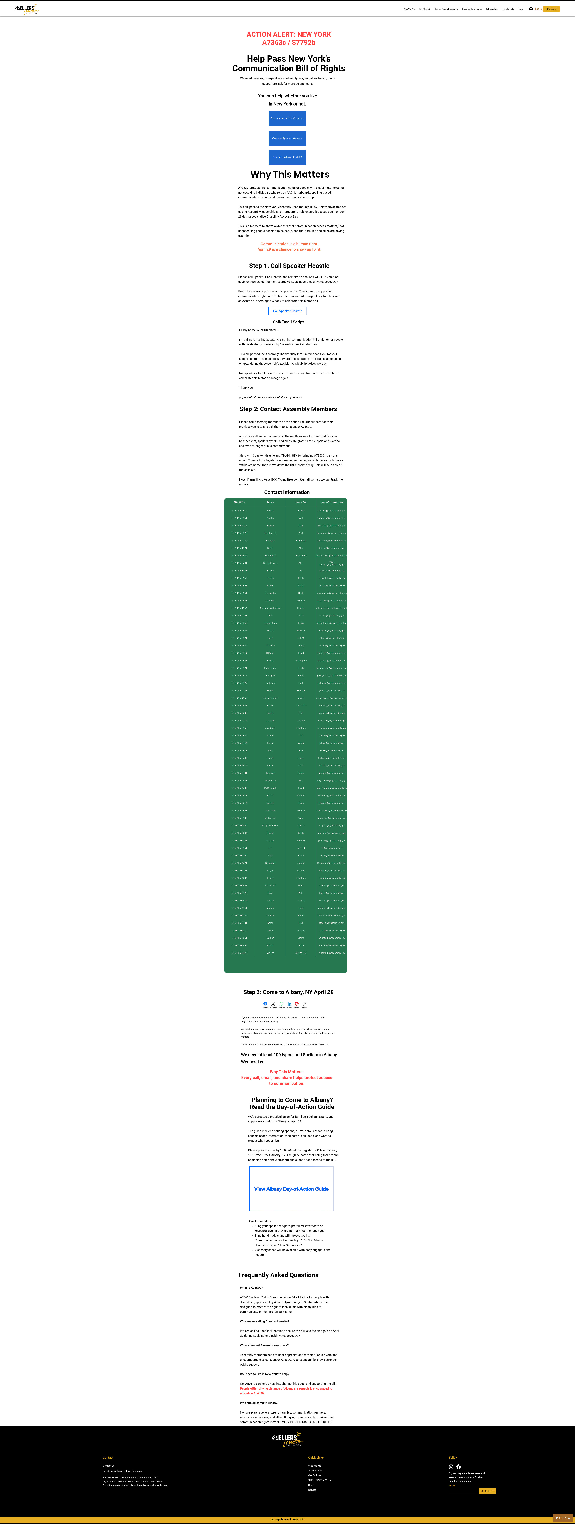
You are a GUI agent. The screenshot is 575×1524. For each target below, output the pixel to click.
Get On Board (315, 1475)
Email (452, 1485)
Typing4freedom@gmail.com (297, 479)
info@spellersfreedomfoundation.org (122, 1471)
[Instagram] (451, 1467)
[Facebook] (458, 1467)
